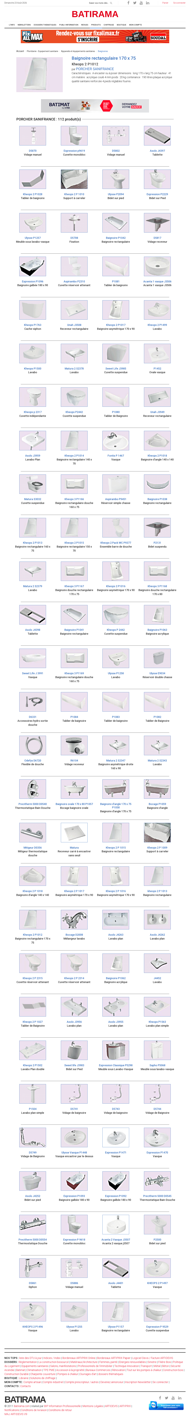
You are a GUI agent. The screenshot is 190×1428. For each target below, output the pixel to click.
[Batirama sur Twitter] (135, 3)
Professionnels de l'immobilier (95, 1366)
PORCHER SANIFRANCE (95, 69)
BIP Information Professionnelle (62, 1406)
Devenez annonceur (111, 1382)
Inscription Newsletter (138, 1382)
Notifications (12, 1410)
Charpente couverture (43, 1374)
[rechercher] (111, 2)
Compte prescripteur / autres (82, 1382)
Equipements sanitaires (35, 1366)
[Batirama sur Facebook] (128, 3)
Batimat (20, 1370)
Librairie (23, 1378)
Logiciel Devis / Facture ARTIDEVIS (152, 1358)
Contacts (25, 1386)
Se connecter (160, 1382)
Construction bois (173, 1370)
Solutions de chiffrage (42, 1378)
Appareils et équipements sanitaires (78, 51)
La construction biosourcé (54, 1362)
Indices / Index (52, 1358)
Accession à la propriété (70, 1370)
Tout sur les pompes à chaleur (144, 1370)
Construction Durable (16, 1374)
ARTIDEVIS (111, 1406)
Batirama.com (22, 1406)
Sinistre (152, 1362)
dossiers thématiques (110, 1374)
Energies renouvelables (132, 1362)
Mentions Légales (93, 1406)
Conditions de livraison (34, 1410)
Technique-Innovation (126, 1366)
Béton (165, 1366)
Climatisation (34, 1370)
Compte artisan (32, 1382)
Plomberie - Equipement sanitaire (42, 51)
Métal (157, 1366)
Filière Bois (164, 1362)
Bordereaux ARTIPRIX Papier (113, 1358)
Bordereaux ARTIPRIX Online (78, 1358)
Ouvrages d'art (88, 1374)
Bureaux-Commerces (98, 1370)
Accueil (20, 51)
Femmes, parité (108, 1362)
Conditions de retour (60, 1410)
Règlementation (28, 1362)
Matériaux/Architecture (84, 1362)
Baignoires (103, 51)
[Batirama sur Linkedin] (148, 3)
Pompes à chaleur (67, 1374)
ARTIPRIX (125, 1406)
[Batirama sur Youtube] (141, 3)
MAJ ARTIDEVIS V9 (15, 1414)
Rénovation (118, 1370)
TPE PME (48, 1370)
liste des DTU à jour (30, 1358)
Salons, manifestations (63, 1366)
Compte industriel (53, 1382)
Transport (146, 1366)
